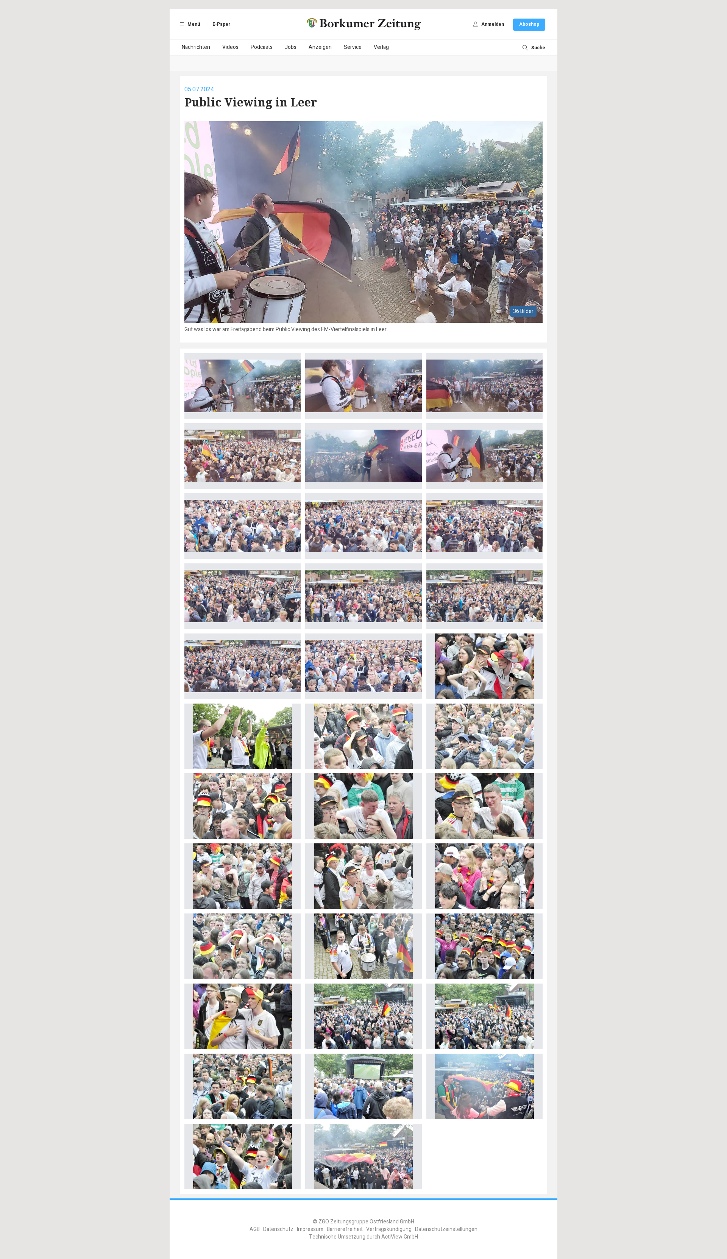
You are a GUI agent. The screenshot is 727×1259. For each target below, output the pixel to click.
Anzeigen (320, 47)
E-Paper (221, 24)
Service (353, 47)
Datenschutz (278, 1229)
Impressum (310, 1229)
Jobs (290, 47)
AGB (255, 1229)
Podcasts (262, 47)
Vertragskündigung (389, 1229)
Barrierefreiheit (345, 1229)
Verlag (381, 47)
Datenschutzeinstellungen (446, 1229)
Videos (230, 47)
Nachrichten (196, 47)
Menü (193, 24)
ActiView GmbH (399, 1237)
